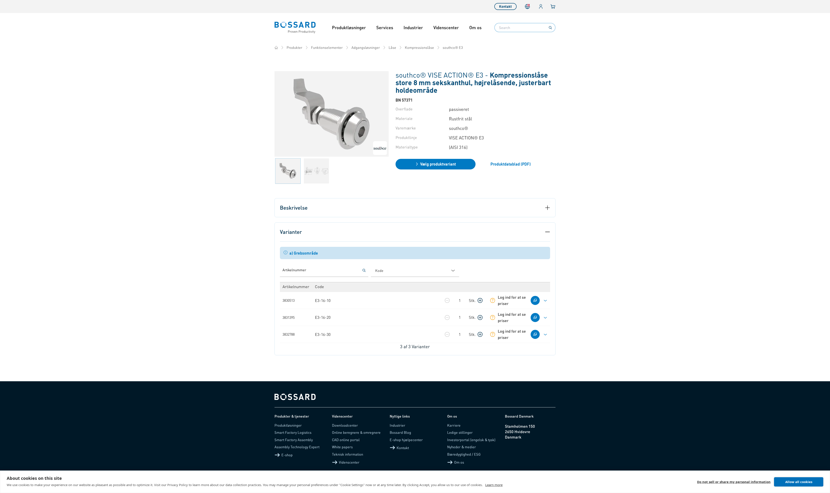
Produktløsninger (349, 27)
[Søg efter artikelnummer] (364, 270)
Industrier (413, 27)
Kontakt (505, 6)
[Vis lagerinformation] (492, 300)
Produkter (294, 47)
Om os (475, 27)
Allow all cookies (798, 482)
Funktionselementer (327, 47)
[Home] (276, 47)
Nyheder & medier (461, 447)
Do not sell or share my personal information (734, 482)
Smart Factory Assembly (294, 439)
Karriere (454, 425)
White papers (342, 447)
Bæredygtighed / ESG (464, 454)
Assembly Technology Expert (297, 447)
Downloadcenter (345, 425)
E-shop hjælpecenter (406, 439)
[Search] (550, 27)
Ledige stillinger (460, 432)
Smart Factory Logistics (293, 432)
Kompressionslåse (419, 47)
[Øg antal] (480, 300)
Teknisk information (347, 454)
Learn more (494, 485)
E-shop (287, 455)
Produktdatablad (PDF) (510, 163)
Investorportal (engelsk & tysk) (471, 439)
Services (384, 27)
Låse (392, 47)
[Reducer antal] (447, 300)
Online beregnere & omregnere (356, 432)
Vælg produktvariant (438, 163)
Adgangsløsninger (365, 47)
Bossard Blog (400, 432)
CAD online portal (346, 439)
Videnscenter (446, 27)
